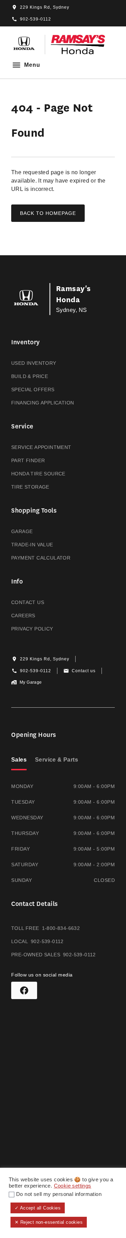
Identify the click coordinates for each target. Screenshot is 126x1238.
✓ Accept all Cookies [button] (38, 1208)
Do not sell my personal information (59, 1194)
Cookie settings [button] (72, 1186)
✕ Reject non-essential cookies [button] (49, 1222)
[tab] (19, 760)
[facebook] (24, 990)
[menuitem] (63, 372)
